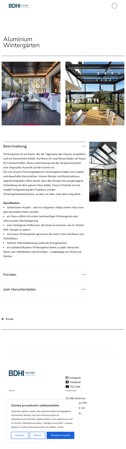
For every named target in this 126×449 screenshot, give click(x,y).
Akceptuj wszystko (60, 435)
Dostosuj (19, 435)
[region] (43, 421)
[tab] (44, 145)
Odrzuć (37, 435)
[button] (115, 114)
